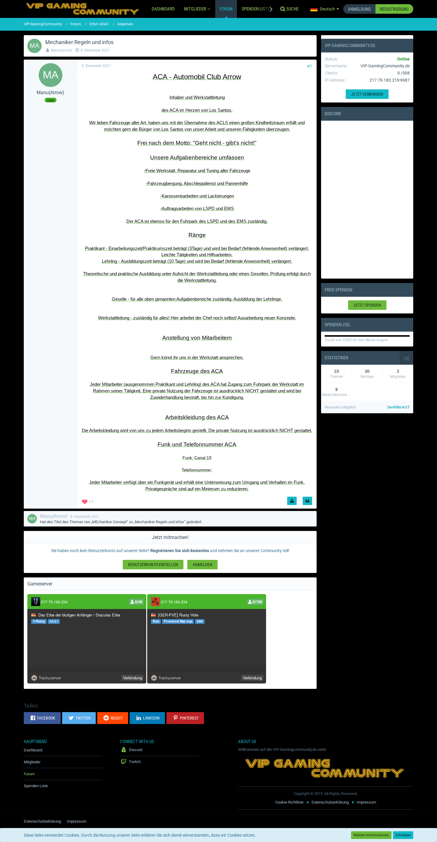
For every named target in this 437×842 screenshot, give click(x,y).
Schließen (403, 835)
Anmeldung (359, 9)
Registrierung (394, 9)
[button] (324, 9)
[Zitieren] (307, 501)
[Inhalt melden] (292, 501)
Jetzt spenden (367, 305)
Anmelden (202, 564)
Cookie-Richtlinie (289, 802)
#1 (309, 66)
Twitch (134, 761)
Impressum (366, 802)
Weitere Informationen (371, 835)
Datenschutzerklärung (330, 802)
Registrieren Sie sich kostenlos (179, 550)
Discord (333, 113)
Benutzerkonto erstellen (153, 564)
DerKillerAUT (398, 407)
